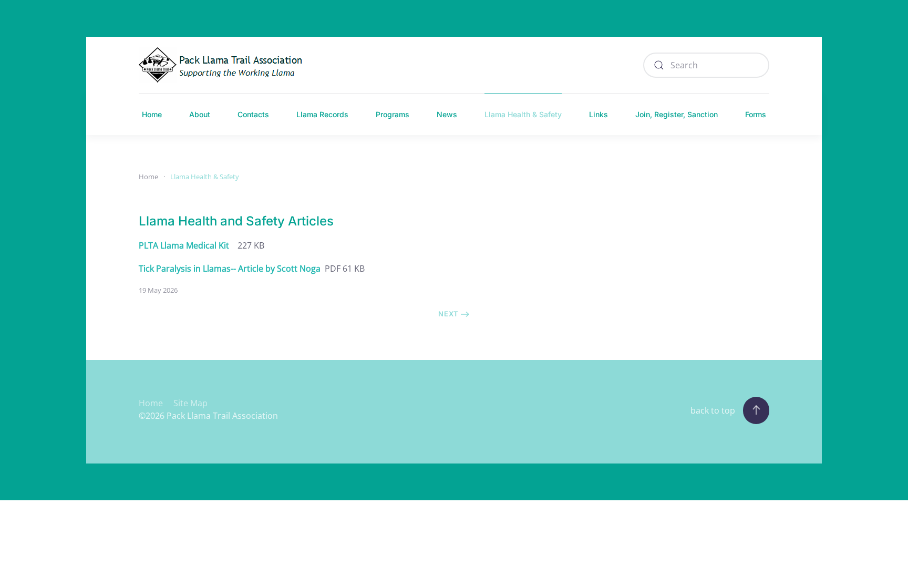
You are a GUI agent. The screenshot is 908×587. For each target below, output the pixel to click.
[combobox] (706, 65)
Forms (755, 114)
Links (598, 114)
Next (448, 314)
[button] (756, 410)
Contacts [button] (253, 114)
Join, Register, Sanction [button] (676, 114)
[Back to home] (223, 65)
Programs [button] (392, 114)
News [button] (447, 114)
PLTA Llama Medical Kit (184, 245)
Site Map (190, 403)
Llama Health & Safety (523, 114)
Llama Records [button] (322, 114)
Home (152, 114)
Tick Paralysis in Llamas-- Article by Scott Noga (230, 268)
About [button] (199, 114)
